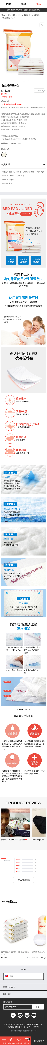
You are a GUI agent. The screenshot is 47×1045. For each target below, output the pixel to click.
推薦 (38, 3)
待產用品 (27, 15)
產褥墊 (37, 15)
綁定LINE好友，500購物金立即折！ (23, 10)
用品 (19, 15)
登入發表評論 (24, 880)
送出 (37, 1007)
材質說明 (5, 164)
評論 (23, 3)
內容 (8, 3)
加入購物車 (39, 1041)
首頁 (3, 15)
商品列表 (11, 15)
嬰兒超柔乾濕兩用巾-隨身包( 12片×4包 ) (15, 953)
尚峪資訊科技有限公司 (29, 1031)
